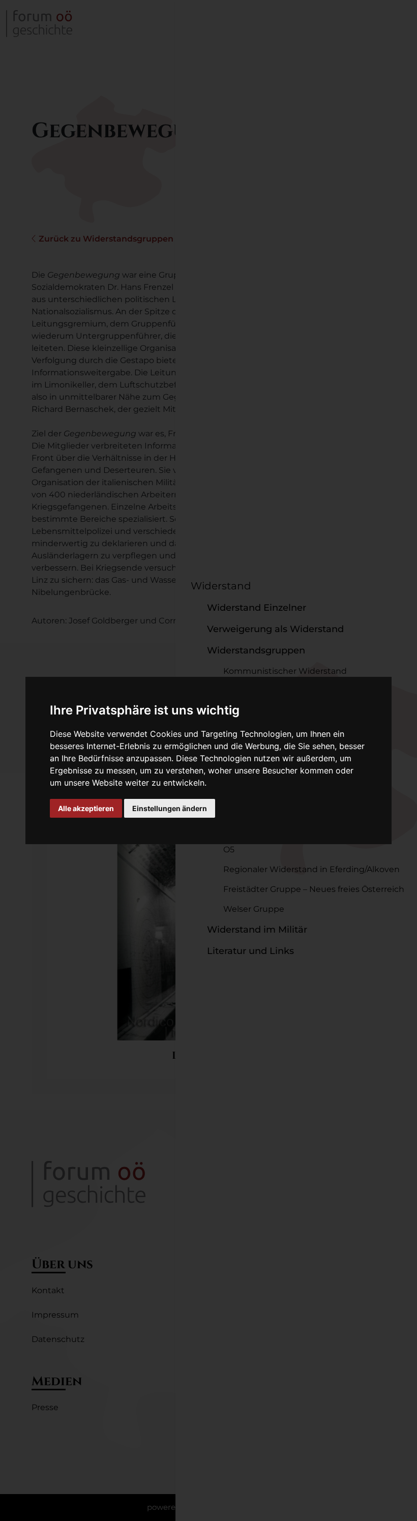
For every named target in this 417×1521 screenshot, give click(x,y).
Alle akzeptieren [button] (86, 808)
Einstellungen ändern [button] (169, 808)
